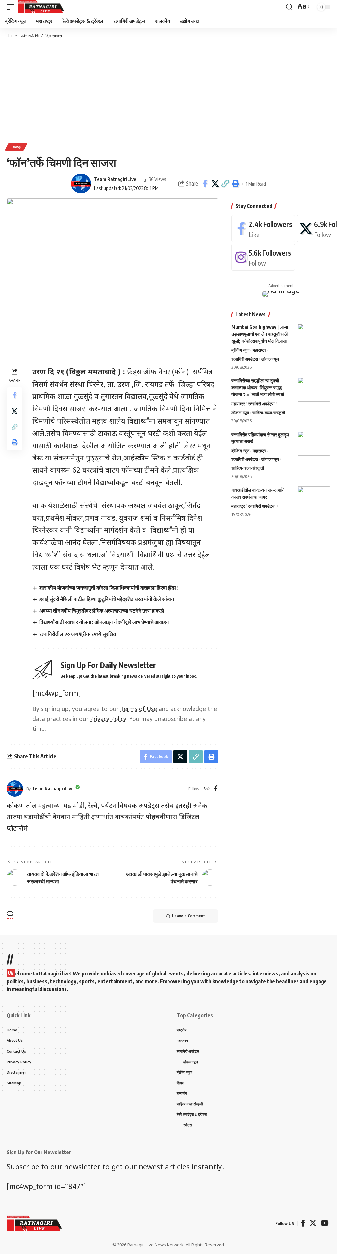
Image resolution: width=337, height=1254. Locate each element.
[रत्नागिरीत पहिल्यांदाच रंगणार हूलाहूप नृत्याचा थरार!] (314, 443)
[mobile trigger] (12, 7)
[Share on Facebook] (205, 183)
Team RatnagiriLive (115, 179)
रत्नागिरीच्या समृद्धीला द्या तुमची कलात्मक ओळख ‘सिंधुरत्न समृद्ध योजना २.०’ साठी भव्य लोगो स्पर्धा (257, 387)
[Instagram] (263, 257)
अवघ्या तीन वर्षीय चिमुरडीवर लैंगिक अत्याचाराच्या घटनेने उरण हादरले (101, 610)
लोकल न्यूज (270, 359)
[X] (313, 1223)
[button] (225, 183)
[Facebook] (215, 789)
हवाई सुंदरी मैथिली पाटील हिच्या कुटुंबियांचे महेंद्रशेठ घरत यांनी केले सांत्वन (106, 599)
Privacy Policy (108, 719)
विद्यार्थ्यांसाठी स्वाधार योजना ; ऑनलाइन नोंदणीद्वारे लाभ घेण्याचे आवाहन (104, 622)
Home (12, 35)
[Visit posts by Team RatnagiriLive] (81, 183)
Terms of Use (138, 709)
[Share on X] (215, 183)
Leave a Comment (188, 915)
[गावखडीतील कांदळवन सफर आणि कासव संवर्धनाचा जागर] (314, 498)
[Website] (206, 789)
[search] (289, 6)
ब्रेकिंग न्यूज (240, 350)
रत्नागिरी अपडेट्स (244, 359)
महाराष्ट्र (16, 147)
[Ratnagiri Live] (41, 7)
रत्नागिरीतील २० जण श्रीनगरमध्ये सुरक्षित (77, 634)
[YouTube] (324, 1223)
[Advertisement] (168, 90)
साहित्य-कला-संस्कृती (268, 412)
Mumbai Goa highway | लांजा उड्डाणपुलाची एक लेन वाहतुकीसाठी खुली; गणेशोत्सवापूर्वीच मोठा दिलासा (259, 334)
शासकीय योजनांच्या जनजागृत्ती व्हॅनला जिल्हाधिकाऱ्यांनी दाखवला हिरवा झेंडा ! (109, 587)
